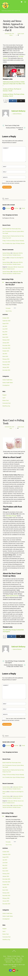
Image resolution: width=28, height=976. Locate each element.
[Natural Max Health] (5, 9)
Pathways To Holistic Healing (13, 956)
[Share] (13, 100)
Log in (4, 397)
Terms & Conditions (8, 960)
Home (4, 956)
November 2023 (6, 348)
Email (5, 171)
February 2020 (6, 364)
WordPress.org (6, 406)
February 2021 (6, 359)
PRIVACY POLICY (19, 960)
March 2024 (5, 337)
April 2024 (5, 334)
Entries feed (5, 400)
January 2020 (6, 367)
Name (5, 166)
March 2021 (5, 356)
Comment (6, 148)
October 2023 (6, 351)
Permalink (8, 308)
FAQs (20, 958)
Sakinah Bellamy (9, 33)
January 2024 (6, 342)
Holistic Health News (7, 379)
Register (4, 395)
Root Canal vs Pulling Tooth (12, 125)
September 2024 (6, 320)
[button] (14, 283)
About (13, 961)
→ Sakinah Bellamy (16, 113)
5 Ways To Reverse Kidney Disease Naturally (13, 240)
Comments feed (6, 403)
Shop (22, 956)
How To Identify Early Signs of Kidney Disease (13, 243)
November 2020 (6, 361)
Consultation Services (10, 958)
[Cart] (21, 1)
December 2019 (6, 370)
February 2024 (6, 339)
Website (5, 177)
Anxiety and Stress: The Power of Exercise (14, 128)
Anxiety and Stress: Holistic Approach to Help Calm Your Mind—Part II (13, 665)
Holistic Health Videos (8, 382)
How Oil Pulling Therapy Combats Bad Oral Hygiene (15, 661)
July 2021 (5, 353)
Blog (17, 958)
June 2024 (5, 329)
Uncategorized (6, 385)
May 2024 (5, 331)
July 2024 (5, 326)
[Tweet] (21, 100)
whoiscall (5, 257)
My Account (8, 961)
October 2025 (6, 318)
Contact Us (18, 961)
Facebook (7, 208)
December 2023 (6, 345)
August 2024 (5, 323)
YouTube (16, 208)
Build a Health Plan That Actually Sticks (12, 228)
